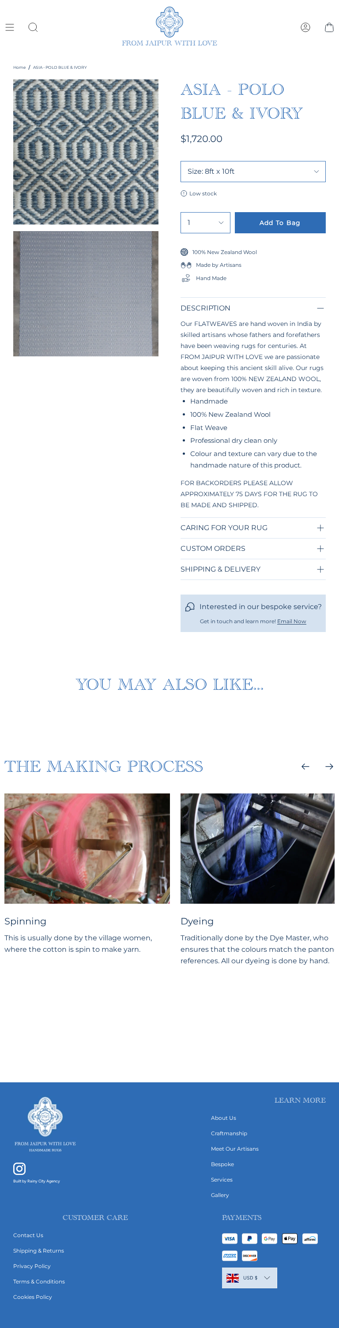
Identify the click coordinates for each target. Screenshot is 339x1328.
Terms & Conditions (39, 1281)
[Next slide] (329, 766)
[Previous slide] (305, 766)
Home (19, 67)
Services (222, 1179)
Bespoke (222, 1164)
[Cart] (329, 28)
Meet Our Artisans (235, 1148)
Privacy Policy (32, 1266)
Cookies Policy (32, 1297)
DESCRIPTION (205, 308)
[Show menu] (9, 28)
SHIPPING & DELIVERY (220, 569)
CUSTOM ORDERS (213, 548)
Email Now (291, 621)
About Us (223, 1118)
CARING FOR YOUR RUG (224, 528)
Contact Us (28, 1235)
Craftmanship (229, 1133)
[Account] (305, 28)
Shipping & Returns (38, 1250)
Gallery (220, 1195)
